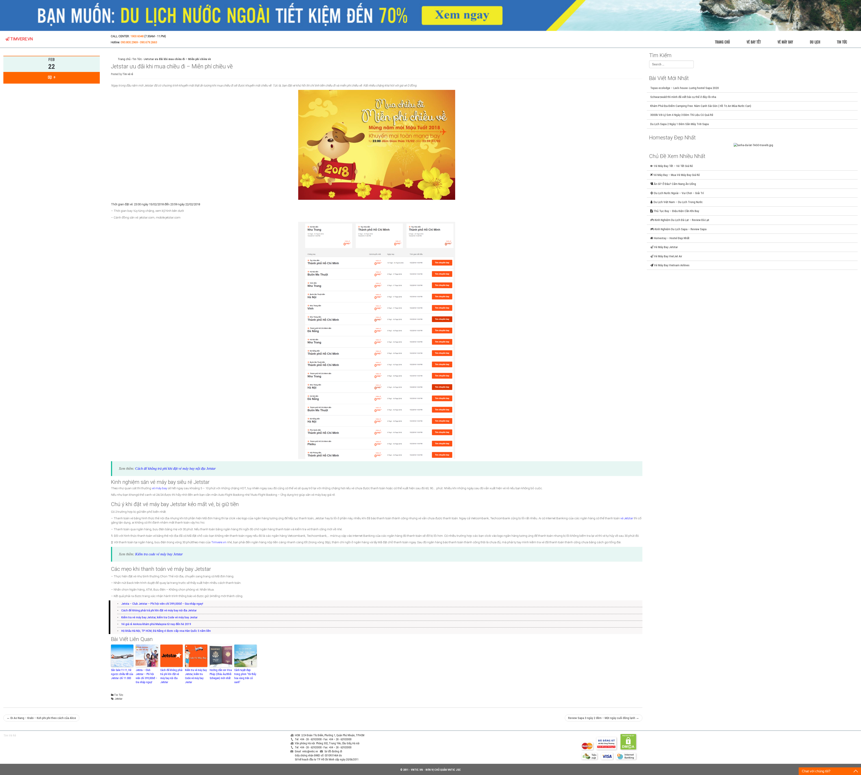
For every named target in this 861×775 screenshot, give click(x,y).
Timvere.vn (218, 542)
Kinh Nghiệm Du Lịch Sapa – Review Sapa (680, 229)
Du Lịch (815, 41)
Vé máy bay (785, 41)
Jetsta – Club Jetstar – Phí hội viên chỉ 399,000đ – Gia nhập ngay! (162, 603)
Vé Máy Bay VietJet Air (667, 256)
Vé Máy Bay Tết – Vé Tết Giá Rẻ (673, 166)
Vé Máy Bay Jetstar (665, 247)
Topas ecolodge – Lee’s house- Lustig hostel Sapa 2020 (684, 88)
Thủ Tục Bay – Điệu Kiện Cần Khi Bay (676, 211)
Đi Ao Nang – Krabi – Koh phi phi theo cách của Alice (41, 718)
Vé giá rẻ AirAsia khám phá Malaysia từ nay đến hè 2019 (156, 624)
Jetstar (118, 698)
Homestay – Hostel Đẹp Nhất (671, 238)
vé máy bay (159, 488)
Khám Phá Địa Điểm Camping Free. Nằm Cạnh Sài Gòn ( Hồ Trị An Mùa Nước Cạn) (700, 106)
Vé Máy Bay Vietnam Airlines (671, 265)
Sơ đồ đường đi (333, 751)
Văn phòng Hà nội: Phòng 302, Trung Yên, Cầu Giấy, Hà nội (327, 743)
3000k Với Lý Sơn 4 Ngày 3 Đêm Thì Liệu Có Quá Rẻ (681, 115)
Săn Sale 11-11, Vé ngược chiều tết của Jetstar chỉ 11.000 (122, 674)
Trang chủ (722, 41)
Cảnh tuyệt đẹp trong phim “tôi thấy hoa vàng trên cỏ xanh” (245, 676)
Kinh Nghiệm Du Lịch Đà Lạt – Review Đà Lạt (681, 220)
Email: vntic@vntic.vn (307, 751)
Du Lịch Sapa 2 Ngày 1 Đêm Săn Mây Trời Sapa (679, 124)
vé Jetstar (626, 518)
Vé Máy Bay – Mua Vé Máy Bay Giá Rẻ (676, 175)
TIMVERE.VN (21, 39)
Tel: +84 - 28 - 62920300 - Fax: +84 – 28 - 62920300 (323, 739)
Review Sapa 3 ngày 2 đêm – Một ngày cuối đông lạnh (603, 718)
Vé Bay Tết (754, 41)
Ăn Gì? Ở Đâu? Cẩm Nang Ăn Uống (674, 184)
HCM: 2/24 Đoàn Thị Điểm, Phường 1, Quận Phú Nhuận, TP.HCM (329, 735)
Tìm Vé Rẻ (9, 735)
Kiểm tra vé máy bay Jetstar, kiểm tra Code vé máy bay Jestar (159, 617)
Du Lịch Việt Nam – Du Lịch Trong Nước (678, 202)
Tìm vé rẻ (127, 74)
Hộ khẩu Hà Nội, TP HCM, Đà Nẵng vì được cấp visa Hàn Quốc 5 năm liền (166, 630)
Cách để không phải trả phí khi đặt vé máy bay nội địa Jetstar (159, 610)
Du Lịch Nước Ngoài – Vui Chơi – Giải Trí (678, 193)
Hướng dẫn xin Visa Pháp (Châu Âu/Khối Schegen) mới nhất (221, 674)
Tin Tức (842, 41)
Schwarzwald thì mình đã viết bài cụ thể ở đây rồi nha (683, 97)
